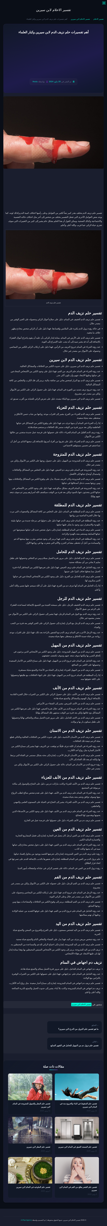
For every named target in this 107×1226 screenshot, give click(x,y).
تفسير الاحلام (98, 19)
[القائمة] (104, 3)
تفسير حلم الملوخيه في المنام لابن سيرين (33, 1187)
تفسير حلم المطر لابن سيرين (38, 1147)
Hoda (35, 82)
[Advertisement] (53, 56)
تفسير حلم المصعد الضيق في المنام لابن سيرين (77, 1147)
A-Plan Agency (26, 1220)
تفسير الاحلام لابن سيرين (53, 10)
